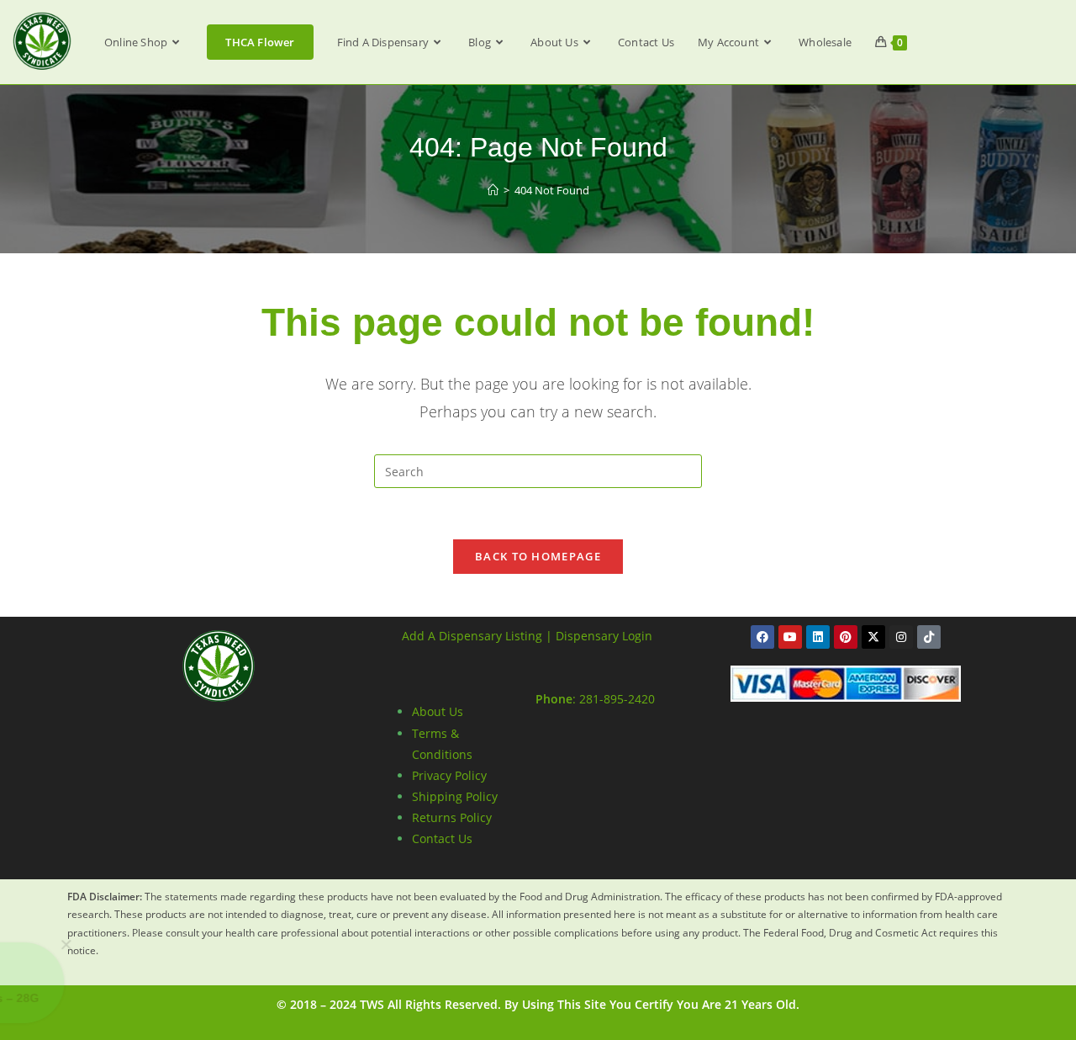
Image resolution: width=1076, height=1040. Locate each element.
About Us (437, 711)
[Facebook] (762, 637)
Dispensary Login (604, 636)
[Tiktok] (929, 637)
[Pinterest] (845, 637)
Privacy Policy (449, 775)
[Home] (493, 190)
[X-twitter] (873, 637)
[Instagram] (901, 637)
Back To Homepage (538, 556)
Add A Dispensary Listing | (477, 636)
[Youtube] (790, 637)
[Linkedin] (818, 637)
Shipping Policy (455, 796)
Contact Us (442, 838)
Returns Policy (452, 817)
